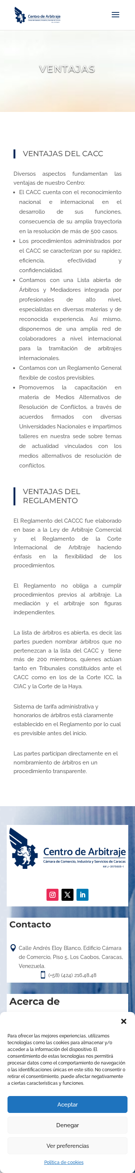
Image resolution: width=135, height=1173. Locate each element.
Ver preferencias (67, 1146)
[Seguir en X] (68, 895)
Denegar (67, 1125)
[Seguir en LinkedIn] (82, 895)
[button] (124, 1021)
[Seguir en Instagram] (52, 895)
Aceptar (67, 1104)
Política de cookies (64, 1162)
